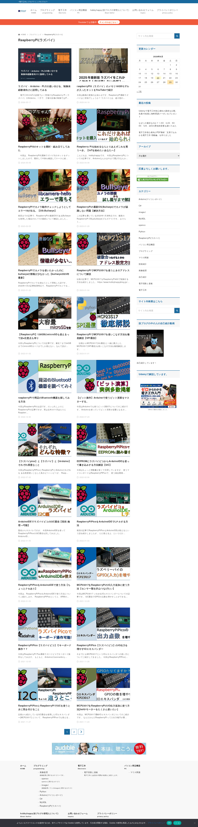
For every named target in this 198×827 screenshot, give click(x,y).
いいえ (177, 823)
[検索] (177, 36)
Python (142, 231)
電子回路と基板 (146, 283)
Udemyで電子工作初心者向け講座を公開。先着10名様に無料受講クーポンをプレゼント (158, 113)
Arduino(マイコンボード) (150, 199)
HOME (23, 34)
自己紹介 (143, 277)
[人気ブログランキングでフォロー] (152, 179)
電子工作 (143, 289)
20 (158, 77)
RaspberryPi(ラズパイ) (149, 238)
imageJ (142, 212)
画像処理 (143, 270)
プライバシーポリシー (156, 823)
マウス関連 (144, 257)
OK (169, 823)
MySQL (142, 218)
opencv (142, 225)
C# (140, 205)
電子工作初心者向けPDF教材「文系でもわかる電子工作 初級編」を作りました (158, 133)
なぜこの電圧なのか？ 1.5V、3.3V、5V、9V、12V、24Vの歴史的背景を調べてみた (158, 124)
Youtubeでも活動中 (87, 22)
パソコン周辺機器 (147, 244)
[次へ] (81, 732)
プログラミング (35, 34)
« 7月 (139, 91)
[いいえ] (194, 823)
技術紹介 (143, 264)
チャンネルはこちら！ (109, 22)
